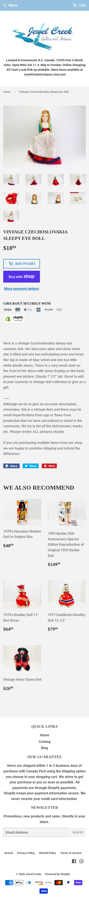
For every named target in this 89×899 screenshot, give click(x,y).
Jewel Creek (33, 874)
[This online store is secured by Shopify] (14, 322)
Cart (82, 5)
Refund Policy (47, 853)
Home (7, 91)
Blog (44, 748)
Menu (13, 5)
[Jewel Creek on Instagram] (81, 862)
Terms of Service (71, 853)
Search (8, 853)
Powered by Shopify (57, 874)
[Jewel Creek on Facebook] (74, 862)
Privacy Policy (26, 853)
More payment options (21, 289)
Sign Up (78, 832)
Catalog (45, 742)
